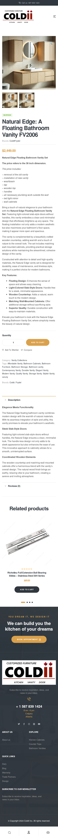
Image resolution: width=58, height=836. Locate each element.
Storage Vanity (35, 373)
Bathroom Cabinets (32, 363)
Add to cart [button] (27, 589)
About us (6, 739)
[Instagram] (29, 724)
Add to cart (37, 342)
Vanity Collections (19, 360)
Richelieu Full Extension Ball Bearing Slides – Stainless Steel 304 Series (26, 574)
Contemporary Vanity (11, 370)
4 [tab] (32, 602)
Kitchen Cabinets (37, 739)
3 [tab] (29, 602)
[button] (51, 42)
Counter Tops (35, 743)
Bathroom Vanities (37, 748)
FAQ (4, 763)
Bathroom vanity (36, 366)
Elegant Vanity (42, 370)
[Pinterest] (34, 724)
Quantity (6, 335)
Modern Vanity (8, 373)
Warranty (6, 772)
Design (5, 780)
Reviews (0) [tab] (14, 486)
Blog (4, 768)
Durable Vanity (28, 370)
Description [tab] (14, 399)
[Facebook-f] (24, 724)
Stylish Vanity (48, 373)
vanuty (5, 376)
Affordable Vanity (15, 363)
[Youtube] (39, 724)
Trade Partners (9, 776)
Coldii (12, 140)
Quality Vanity (22, 373)
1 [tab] (23, 602)
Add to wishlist (12, 349)
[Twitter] (19, 724)
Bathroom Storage (19, 366)
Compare (28, 349)
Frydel (17, 140)
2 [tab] (27, 602)
